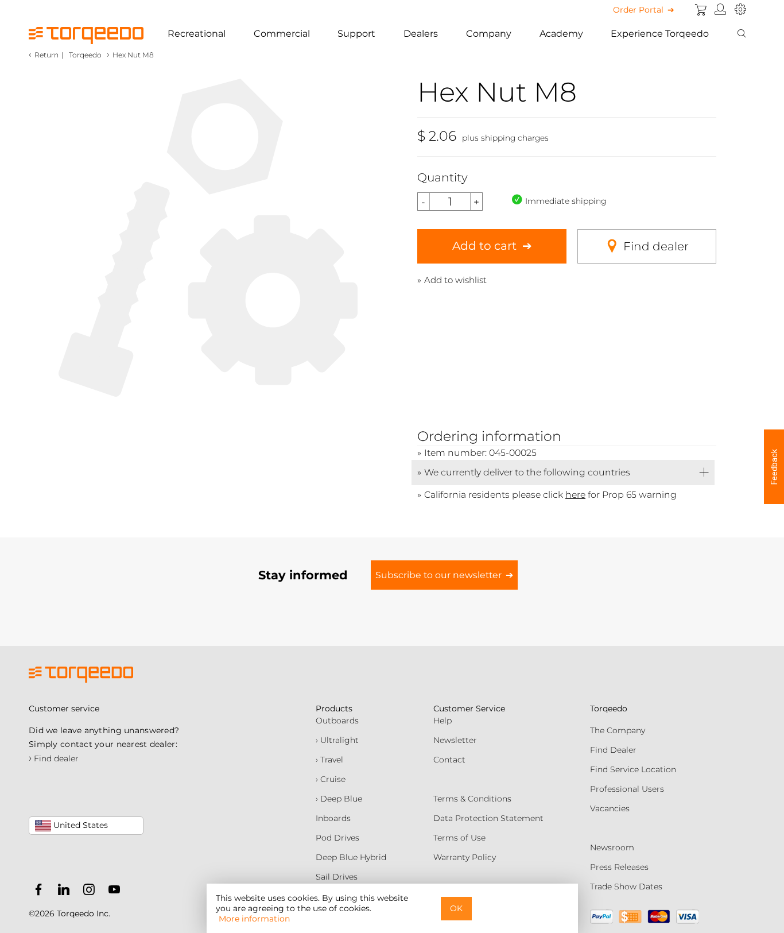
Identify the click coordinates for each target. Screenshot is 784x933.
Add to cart (484, 246)
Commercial (282, 33)
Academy (561, 33)
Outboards (337, 720)
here (575, 494)
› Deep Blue (339, 798)
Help (442, 720)
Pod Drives (337, 838)
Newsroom (612, 847)
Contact (449, 759)
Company (488, 33)
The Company (617, 730)
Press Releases (619, 867)
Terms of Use (459, 838)
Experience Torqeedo (660, 33)
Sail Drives (337, 877)
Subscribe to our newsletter (438, 575)
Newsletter (455, 740)
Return (46, 55)
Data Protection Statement (488, 818)
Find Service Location (633, 769)
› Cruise (331, 779)
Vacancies (610, 808)
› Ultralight (337, 740)
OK (456, 908)
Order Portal (638, 10)
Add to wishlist (455, 279)
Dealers (420, 33)
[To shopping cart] (701, 10)
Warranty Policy (464, 857)
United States (79, 825)
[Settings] (740, 9)
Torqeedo (85, 55)
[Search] (741, 34)
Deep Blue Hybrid (351, 857)
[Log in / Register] (721, 9)
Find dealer (656, 246)
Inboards (333, 818)
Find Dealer (613, 750)
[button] (774, 466)
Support (356, 33)
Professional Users (627, 789)
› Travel (329, 759)
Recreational (197, 33)
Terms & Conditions (472, 798)
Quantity (442, 177)
